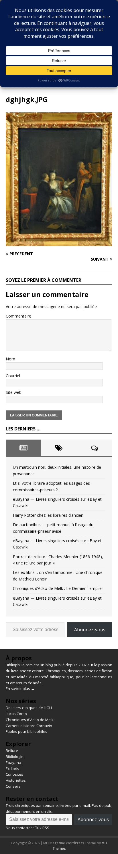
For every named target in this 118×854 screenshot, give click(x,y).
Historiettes (16, 780)
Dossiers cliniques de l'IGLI (29, 707)
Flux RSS (42, 827)
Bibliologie (14, 756)
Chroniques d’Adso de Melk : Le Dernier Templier (58, 588)
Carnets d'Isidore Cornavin (29, 725)
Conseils (13, 786)
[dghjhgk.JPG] (59, 242)
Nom (10, 359)
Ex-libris (12, 768)
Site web (13, 392)
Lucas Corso (16, 713)
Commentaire (18, 316)
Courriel (13, 375)
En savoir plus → (20, 688)
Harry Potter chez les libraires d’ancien (48, 515)
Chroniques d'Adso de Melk (30, 719)
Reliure (12, 750)
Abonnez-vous (89, 629)
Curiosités (14, 774)
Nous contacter (19, 827)
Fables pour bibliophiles (26, 731)
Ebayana (13, 762)
